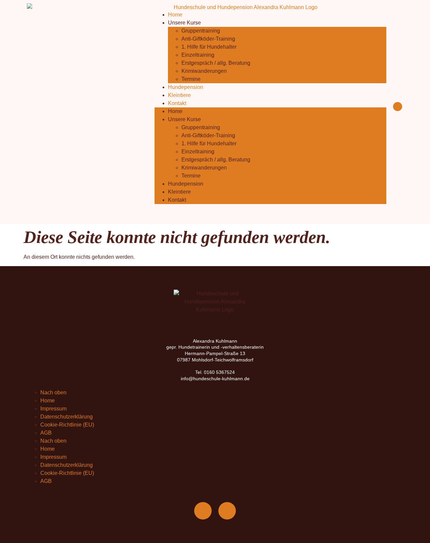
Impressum (53, 408)
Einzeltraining (197, 55)
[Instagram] (397, 106)
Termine (191, 79)
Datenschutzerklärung (66, 416)
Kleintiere (179, 95)
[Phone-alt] (227, 511)
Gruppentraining (200, 31)
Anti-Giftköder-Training (208, 39)
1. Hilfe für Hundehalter (208, 47)
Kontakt (177, 103)
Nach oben (53, 392)
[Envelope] (203, 511)
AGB (46, 433)
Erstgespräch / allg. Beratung (215, 63)
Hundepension (185, 87)
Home (175, 14)
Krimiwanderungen (204, 71)
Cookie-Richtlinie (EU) (67, 425)
